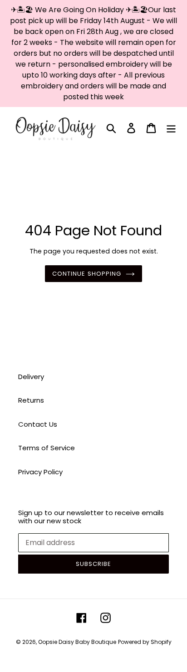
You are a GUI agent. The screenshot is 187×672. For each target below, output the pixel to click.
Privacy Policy (40, 472)
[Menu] (171, 128)
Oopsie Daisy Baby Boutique (77, 642)
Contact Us (37, 424)
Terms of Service (46, 448)
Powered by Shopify (145, 642)
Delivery (31, 376)
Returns (31, 400)
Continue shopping (86, 273)
